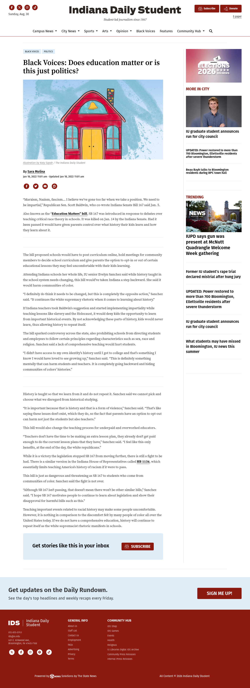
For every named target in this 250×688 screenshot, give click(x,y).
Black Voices (145, 31)
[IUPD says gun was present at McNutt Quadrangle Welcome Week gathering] (214, 216)
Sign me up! (219, 593)
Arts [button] (105, 31)
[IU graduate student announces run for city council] (214, 111)
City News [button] (69, 31)
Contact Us (73, 635)
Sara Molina (36, 172)
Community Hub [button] (189, 31)
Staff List (72, 631)
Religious (112, 645)
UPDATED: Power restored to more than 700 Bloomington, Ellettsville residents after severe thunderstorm (212, 153)
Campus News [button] (43, 31)
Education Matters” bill (69, 213)
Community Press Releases (121, 654)
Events (110, 636)
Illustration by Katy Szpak (38, 162)
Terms (71, 659)
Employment (74, 640)
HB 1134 (143, 461)
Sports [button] (89, 31)
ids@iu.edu (14, 636)
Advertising (73, 649)
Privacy (71, 654)
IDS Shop (112, 626)
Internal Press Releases (119, 659)
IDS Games (113, 631)
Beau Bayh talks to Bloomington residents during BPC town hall (207, 171)
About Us (72, 626)
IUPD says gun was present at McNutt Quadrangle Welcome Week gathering (208, 245)
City (205, 89)
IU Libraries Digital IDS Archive (123, 650)
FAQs (70, 645)
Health (110, 640)
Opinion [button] (122, 31)
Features (166, 31)
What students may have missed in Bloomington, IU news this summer (213, 346)
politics (48, 51)
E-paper (237, 16)
